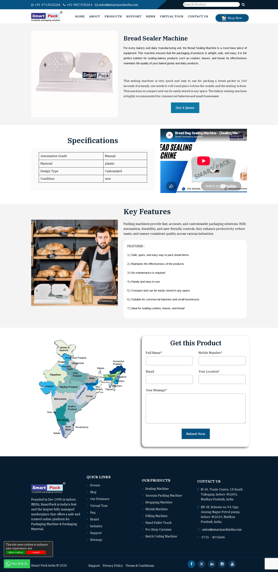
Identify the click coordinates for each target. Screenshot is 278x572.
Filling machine (156, 516)
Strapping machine (158, 502)
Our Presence (99, 499)
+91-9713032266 (48, 5)
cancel (36, 552)
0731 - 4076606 (213, 537)
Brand (94, 519)
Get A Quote (185, 108)
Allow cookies (16, 552)
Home (80, 16)
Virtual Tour (171, 16)
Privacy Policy (113, 565)
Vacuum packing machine (163, 495)
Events (95, 485)
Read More (52, 529)
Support (133, 16)
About (94, 16)
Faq (93, 512)
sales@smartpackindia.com (118, 5)
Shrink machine (156, 509)
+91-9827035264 (79, 5)
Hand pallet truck (158, 523)
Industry (96, 526)
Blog (93, 492)
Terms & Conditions (140, 565)
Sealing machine (157, 489)
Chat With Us (19, 563)
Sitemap (96, 540)
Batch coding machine (161, 536)
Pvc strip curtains (158, 529)
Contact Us (198, 16)
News (150, 16)
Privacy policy (41, 548)
